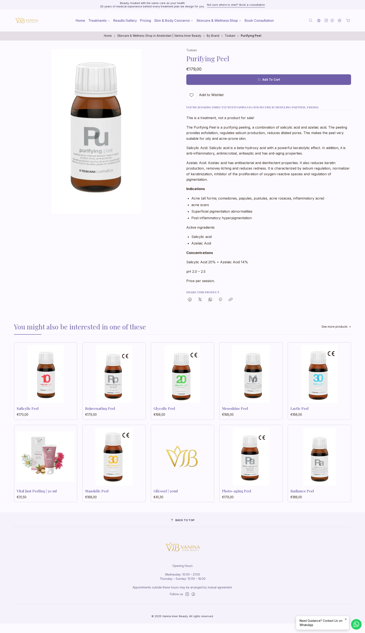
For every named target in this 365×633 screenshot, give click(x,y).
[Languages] (319, 20)
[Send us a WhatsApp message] (356, 624)
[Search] (310, 20)
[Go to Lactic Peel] (319, 374)
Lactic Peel (299, 408)
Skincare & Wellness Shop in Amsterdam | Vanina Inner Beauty (159, 35)
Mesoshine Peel (235, 408)
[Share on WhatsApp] (210, 300)
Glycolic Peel (164, 408)
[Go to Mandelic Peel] (114, 456)
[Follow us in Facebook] (332, 20)
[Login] (339, 20)
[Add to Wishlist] (69, 372)
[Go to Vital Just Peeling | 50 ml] (46, 456)
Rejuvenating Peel (100, 408)
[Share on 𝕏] (200, 300)
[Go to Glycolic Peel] (182, 374)
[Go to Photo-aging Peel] (251, 456)
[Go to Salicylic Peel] (46, 374)
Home (108, 35)
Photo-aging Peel (236, 491)
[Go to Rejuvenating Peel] (114, 374)
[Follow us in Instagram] (326, 20)
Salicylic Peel (28, 408)
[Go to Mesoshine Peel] (251, 374)
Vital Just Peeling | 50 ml (37, 491)
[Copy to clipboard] (230, 300)
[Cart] (348, 20)
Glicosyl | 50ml (166, 491)
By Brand (213, 35)
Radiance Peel (302, 491)
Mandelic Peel (97, 491)
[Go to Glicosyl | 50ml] (182, 456)
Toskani (230, 35)
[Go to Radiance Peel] (319, 456)
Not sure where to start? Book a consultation (236, 4)
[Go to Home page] (26, 20)
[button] (99, 20)
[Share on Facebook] (189, 300)
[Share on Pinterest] (220, 300)
